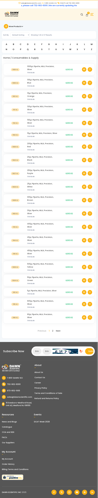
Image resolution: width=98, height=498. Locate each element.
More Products (15, 26)
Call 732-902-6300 (69, 3)
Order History (8, 464)
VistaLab (31, 72)
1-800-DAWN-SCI (50, 3)
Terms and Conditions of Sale (48, 393)
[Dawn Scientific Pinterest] (84, 492)
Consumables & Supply (25, 57)
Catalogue (7, 427)
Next (58, 330)
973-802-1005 (13, 390)
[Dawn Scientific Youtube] (76, 492)
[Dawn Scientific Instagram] (69, 492)
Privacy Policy (40, 388)
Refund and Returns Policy (46, 398)
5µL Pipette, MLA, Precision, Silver (42, 290)
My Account (7, 459)
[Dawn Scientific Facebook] (54, 492)
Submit (91, 351)
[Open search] (82, 14)
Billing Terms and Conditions (15, 469)
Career (37, 382)
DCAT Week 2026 (42, 421)
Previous (42, 330)
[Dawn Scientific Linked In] (92, 492)
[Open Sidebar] (92, 14)
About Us (38, 372)
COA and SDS (8, 432)
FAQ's (4, 437)
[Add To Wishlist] (90, 69)
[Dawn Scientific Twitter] (61, 492)
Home (6, 57)
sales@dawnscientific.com (31, 3)
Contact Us (39, 377)
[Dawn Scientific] (11, 16)
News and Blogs (9, 421)
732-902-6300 (14, 384)
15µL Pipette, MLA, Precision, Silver (42, 133)
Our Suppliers (8, 442)
